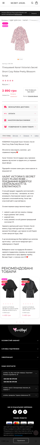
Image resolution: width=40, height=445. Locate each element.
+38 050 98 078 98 (10, 379)
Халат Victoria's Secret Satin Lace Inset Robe (28, 308)
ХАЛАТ (25, 20)
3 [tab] (21, 59)
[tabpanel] (20, 39)
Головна (5, 20)
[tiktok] (20, 412)
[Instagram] (25, 412)
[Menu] (3, 3)
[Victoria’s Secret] (30, 91)
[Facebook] (15, 412)
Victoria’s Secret (33, 96)
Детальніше (18, 14)
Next (23, 322)
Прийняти (21, 440)
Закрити (34, 13)
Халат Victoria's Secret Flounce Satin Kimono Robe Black (10, 308)
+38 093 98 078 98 (10, 382)
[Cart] (37, 3)
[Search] (32, 3)
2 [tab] (20, 59)
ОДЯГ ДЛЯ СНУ (15, 20)
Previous (17, 322)
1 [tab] (18, 59)
